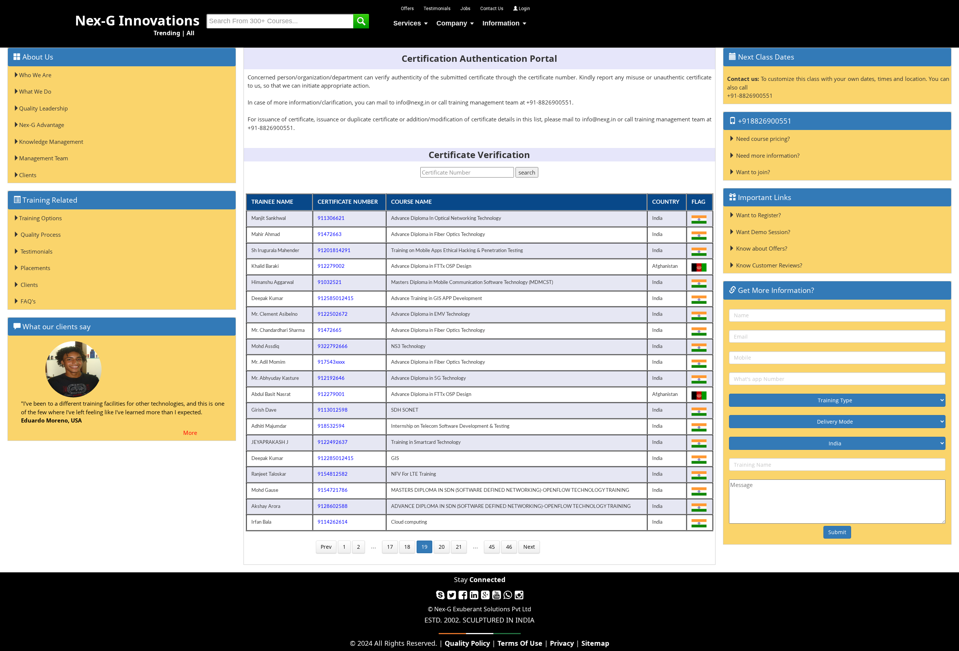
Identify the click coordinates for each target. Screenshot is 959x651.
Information (501, 23)
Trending (167, 33)
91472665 (330, 330)
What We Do (35, 91)
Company (451, 23)
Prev (326, 546)
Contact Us (491, 8)
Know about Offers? (761, 248)
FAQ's (27, 301)
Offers (407, 8)
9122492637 (333, 442)
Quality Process (40, 234)
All (190, 33)
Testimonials (437, 8)
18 (407, 546)
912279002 (331, 266)
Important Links (763, 197)
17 (390, 546)
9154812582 (333, 474)
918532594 (331, 426)
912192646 (331, 378)
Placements (34, 268)
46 (509, 546)
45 (492, 546)
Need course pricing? (762, 138)
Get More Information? (775, 290)
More (190, 432)
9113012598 (333, 410)
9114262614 (333, 522)
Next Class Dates (765, 57)
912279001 (331, 394)
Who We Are (35, 75)
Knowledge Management (51, 141)
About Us (37, 57)
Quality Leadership (43, 108)
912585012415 (336, 298)
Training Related (49, 200)
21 (459, 546)
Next (529, 546)
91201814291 (334, 250)
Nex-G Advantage (41, 124)
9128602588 (333, 506)
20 (442, 546)
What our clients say (56, 326)
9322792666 (333, 346)
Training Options (40, 218)
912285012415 (336, 458)
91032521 (330, 282)
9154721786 (333, 490)
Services (407, 23)
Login (524, 8)
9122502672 (333, 314)
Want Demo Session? (762, 232)
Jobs (465, 8)
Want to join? (752, 172)
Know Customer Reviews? (768, 265)
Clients (27, 175)
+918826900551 (764, 121)
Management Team (43, 158)
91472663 (330, 234)
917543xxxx (331, 362)
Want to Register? (758, 215)
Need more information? (767, 155)
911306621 (331, 218)
